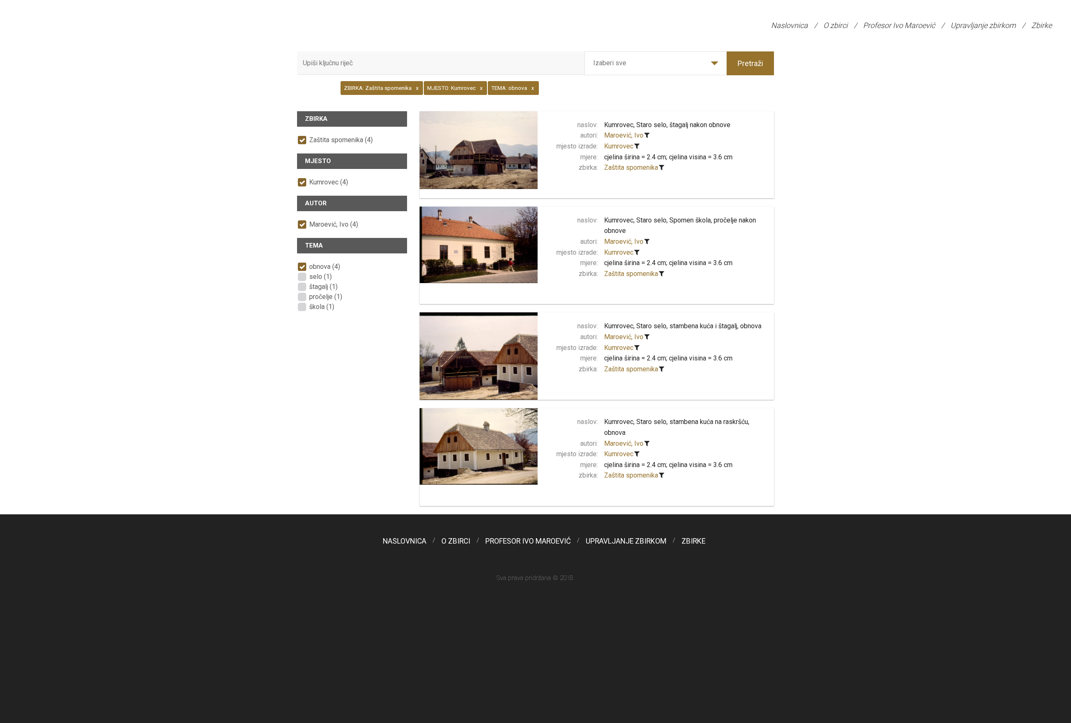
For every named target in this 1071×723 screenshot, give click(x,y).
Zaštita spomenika (631, 167)
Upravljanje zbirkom (983, 25)
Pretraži (750, 63)
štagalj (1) (323, 287)
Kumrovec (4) (328, 182)
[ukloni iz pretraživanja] (647, 135)
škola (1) (321, 307)
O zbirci (835, 25)
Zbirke (1041, 25)
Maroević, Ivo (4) (333, 224)
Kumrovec (618, 146)
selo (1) (320, 277)
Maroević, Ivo (623, 135)
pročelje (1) (325, 297)
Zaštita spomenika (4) (341, 140)
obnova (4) (324, 267)
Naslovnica (789, 25)
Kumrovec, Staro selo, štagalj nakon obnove (667, 125)
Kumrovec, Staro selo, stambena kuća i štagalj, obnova (682, 326)
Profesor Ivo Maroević (899, 25)
